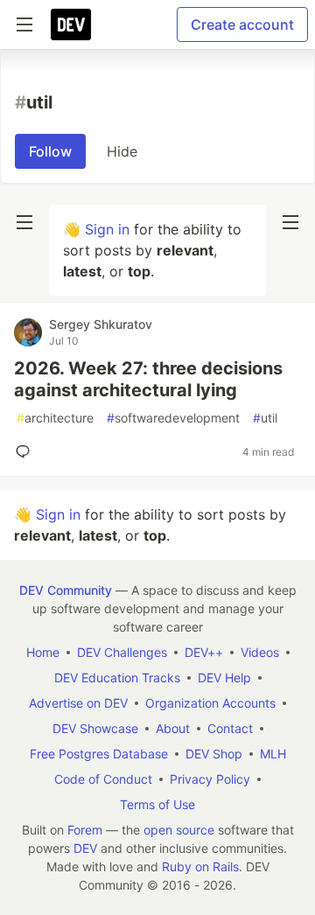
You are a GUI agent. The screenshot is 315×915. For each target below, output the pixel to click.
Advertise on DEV (78, 702)
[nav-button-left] (24, 222)
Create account (242, 24)
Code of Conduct (103, 779)
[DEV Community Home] (71, 24)
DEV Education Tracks (117, 677)
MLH (273, 753)
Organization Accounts (210, 702)
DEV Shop (214, 753)
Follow (50, 151)
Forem (84, 829)
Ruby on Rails (200, 866)
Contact (230, 728)
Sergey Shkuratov (100, 324)
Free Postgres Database (99, 753)
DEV (85, 848)
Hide (122, 151)
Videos (260, 652)
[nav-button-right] (290, 222)
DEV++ (204, 652)
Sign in (107, 229)
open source (179, 829)
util (265, 417)
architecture (55, 417)
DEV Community (65, 590)
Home (43, 652)
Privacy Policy (210, 779)
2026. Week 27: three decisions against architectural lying (148, 379)
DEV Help (224, 677)
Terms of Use (157, 804)
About (173, 728)
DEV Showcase (95, 728)
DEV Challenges (122, 652)
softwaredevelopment (173, 417)
